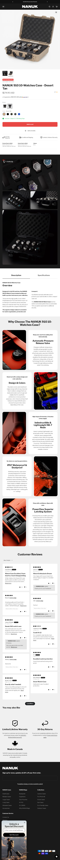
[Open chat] (56, 856)
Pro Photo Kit (41, 796)
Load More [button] (30, 703)
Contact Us (5, 817)
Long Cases (5, 802)
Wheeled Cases (7, 805)
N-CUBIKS (22, 805)
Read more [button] (8, 583)
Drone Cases (41, 799)
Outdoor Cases (41, 808)
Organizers (22, 796)
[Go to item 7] (10, 73)
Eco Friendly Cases (42, 805)
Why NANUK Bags (24, 808)
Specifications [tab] (44, 275)
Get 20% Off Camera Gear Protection (30, 1)
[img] (9, 567)
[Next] (47, 1)
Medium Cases (6, 796)
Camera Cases (41, 794)
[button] (30, 97)
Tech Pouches (23, 799)
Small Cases (5, 794)
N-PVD (21, 802)
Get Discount (14, 835)
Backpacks (22, 794)
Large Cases (6, 799)
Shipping (4, 820)
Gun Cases (40, 802)
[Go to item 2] (5, 73)
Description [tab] (16, 275)
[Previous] (12, 1)
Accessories (6, 808)
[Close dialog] (24, 822)
